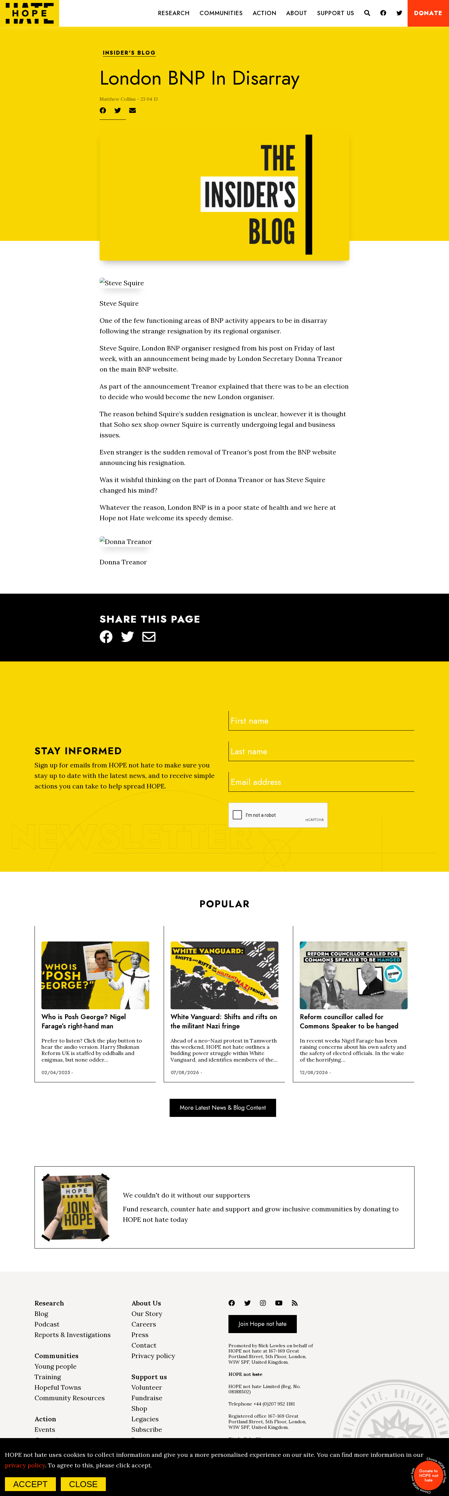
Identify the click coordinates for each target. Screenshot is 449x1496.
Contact (143, 1345)
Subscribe (146, 1429)
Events (45, 1429)
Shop (139, 1408)
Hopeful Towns (58, 1387)
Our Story (146, 1313)
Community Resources (70, 1398)
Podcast (47, 1324)
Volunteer (146, 1387)
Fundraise (146, 1398)
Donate (428, 13)
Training (48, 1377)
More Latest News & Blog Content (223, 1107)
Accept (30, 1484)
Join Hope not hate (263, 1324)
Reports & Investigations (73, 1334)
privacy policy (25, 1465)
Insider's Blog (129, 53)
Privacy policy (153, 1356)
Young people (56, 1366)
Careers (143, 1324)
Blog (41, 1313)
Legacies (145, 1419)
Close (83, 1484)
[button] (174, 13)
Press (140, 1334)
